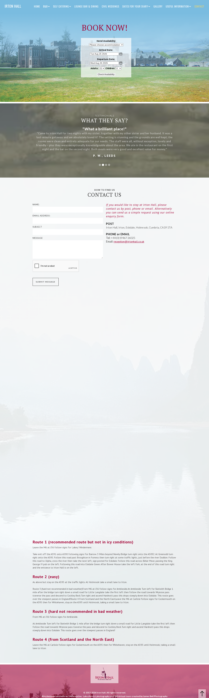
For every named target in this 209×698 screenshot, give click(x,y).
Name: (36, 204)
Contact (199, 6)
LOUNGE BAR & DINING (86, 6)
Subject (37, 227)
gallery (157, 6)
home (37, 6)
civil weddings (110, 6)
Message (38, 238)
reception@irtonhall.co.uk (129, 241)
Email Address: (41, 215)
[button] (48, 6)
